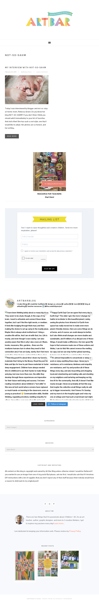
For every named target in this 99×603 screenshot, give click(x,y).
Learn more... (59, 523)
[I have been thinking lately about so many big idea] (27, 333)
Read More (12, 136)
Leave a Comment (42, 72)
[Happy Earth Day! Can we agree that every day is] (72, 333)
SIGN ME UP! (49, 268)
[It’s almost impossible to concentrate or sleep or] (72, 378)
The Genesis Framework (62, 599)
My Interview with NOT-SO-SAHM (25, 67)
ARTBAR (49, 19)
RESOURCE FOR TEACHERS (49, 194)
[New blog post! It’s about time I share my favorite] (27, 378)
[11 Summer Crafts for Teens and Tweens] (48, 576)
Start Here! (49, 197)
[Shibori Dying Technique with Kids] (70, 568)
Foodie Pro (46, 599)
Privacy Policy (75, 531)
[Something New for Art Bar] (25, 580)
